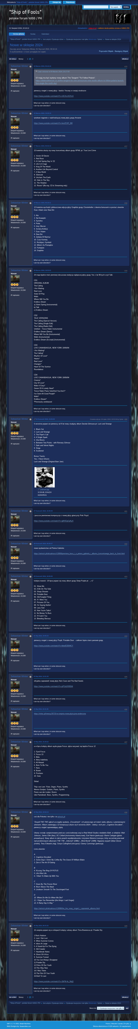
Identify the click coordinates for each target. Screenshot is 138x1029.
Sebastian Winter (19, 66)
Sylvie (99, 39)
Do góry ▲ (127, 1023)
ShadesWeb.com (25, 1026)
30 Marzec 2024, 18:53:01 (42, 270)
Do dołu (12, 59)
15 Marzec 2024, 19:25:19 (42, 113)
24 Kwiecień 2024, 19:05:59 (45, 419)
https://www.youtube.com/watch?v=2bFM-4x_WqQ (53, 981)
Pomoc (108, 1023)
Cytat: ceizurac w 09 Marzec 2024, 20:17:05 (54, 72)
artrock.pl (61, 817)
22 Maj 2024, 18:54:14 (41, 812)
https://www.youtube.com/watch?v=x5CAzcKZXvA (54, 96)
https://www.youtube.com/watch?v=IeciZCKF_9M (53, 123)
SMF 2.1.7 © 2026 (13, 1023)
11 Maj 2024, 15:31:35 (41, 709)
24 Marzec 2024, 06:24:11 (42, 203)
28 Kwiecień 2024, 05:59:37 (43, 543)
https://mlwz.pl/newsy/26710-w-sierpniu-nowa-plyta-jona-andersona (60, 714)
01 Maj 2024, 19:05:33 (41, 636)
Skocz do (92, 1008)
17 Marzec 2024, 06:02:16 (42, 146)
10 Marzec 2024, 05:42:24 (42, 66)
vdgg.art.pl (92, 28)
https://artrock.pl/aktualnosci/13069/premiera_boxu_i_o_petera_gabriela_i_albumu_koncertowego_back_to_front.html (79, 553)
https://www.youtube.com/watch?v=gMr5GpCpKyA (53, 521)
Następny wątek (121, 51)
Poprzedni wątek (106, 51)
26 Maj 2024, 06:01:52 (41, 925)
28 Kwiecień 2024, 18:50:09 (43, 576)
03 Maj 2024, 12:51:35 (41, 676)
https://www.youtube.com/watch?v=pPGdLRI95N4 (53, 686)
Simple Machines (25, 1023)
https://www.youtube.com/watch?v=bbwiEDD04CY (53, 646)
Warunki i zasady (117, 1023)
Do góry (12, 997)
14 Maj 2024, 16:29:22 (41, 742)
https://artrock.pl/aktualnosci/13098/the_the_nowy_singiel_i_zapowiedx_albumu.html (67, 908)
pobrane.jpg (44, 490)
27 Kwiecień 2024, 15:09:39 (43, 511)
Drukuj (125, 59)
